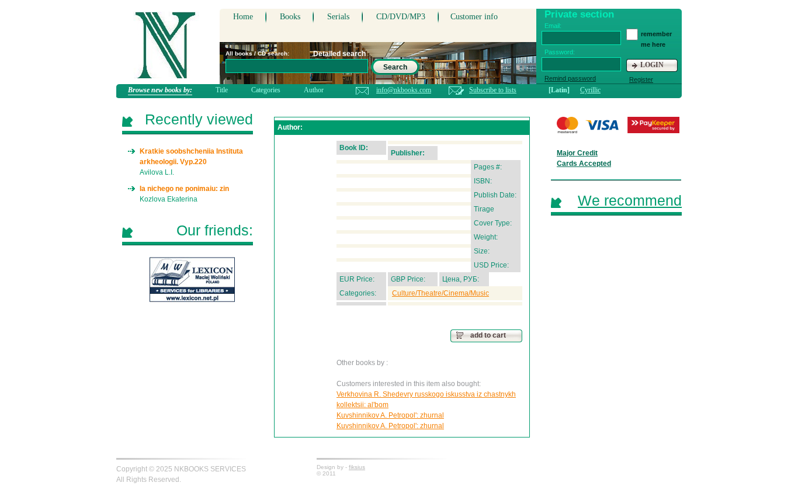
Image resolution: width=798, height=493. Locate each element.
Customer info (474, 16)
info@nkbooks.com (403, 90)
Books (290, 16)
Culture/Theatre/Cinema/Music (440, 293)
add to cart (488, 335)
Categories (265, 90)
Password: (559, 51)
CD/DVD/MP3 (400, 16)
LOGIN (652, 65)
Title (222, 90)
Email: (552, 25)
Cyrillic (590, 90)
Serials (338, 16)
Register (641, 79)
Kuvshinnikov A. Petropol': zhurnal (390, 415)
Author (314, 90)
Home (243, 16)
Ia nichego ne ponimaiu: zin (184, 189)
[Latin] (559, 90)
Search (395, 67)
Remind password (570, 78)
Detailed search (339, 54)
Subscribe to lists (492, 90)
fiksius (357, 467)
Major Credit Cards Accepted (584, 158)
